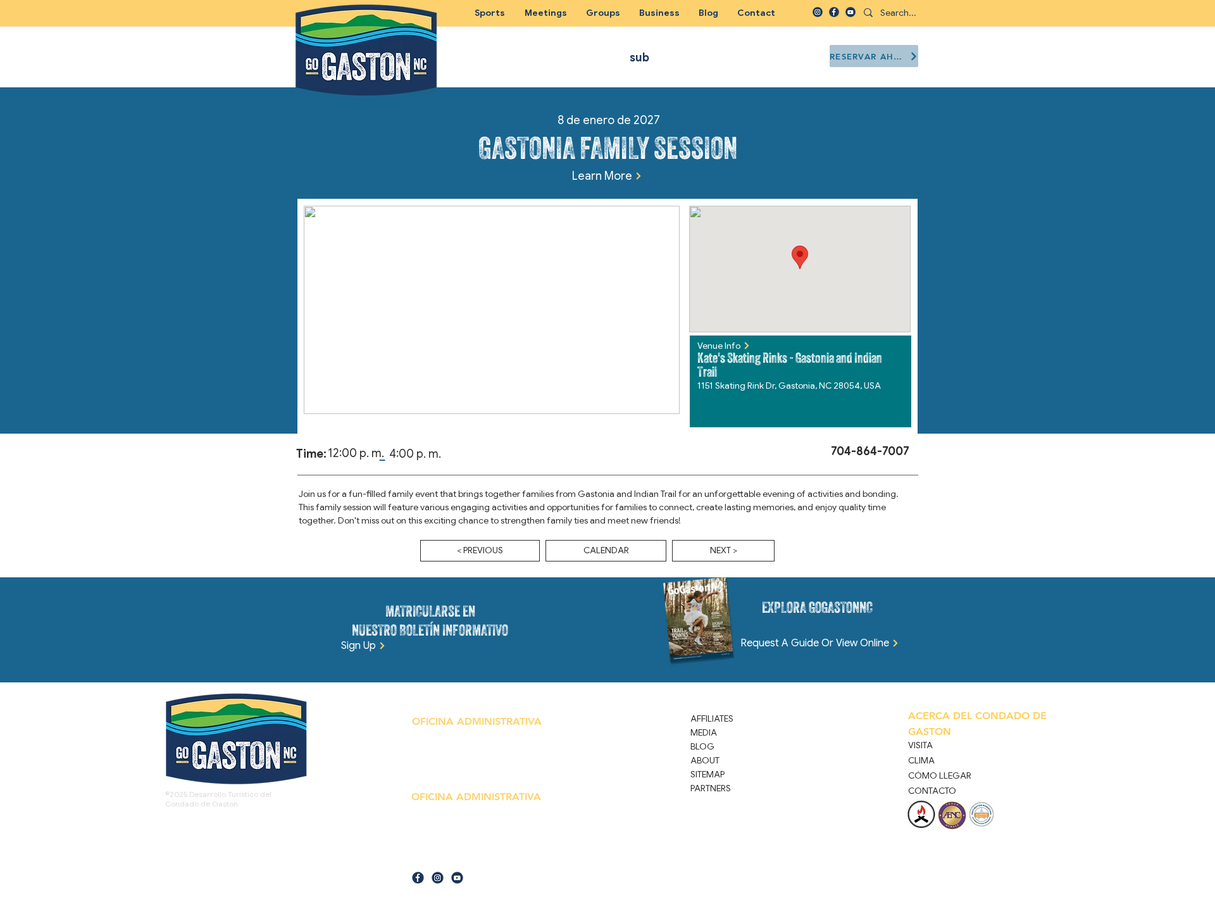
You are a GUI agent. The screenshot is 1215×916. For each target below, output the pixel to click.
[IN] (817, 12)
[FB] (834, 12)
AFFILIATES (711, 718)
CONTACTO (932, 790)
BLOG (702, 746)
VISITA (920, 745)
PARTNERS (710, 788)
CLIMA (921, 760)
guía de (423, 857)
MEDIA (703, 732)
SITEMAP (707, 774)
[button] (603, 13)
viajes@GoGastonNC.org (473, 857)
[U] (850, 12)
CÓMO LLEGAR (939, 775)
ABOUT (705, 760)
